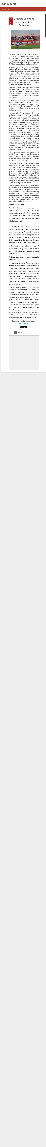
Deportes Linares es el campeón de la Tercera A (24, 22)
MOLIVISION (23, 323)
